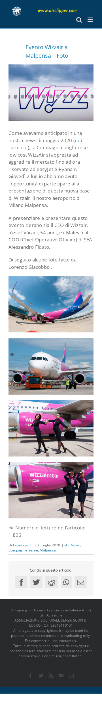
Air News (72, 545)
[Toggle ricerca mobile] (79, 20)
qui (78, 140)
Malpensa (48, 550)
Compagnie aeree (23, 550)
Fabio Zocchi (23, 545)
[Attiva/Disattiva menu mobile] (91, 20)
